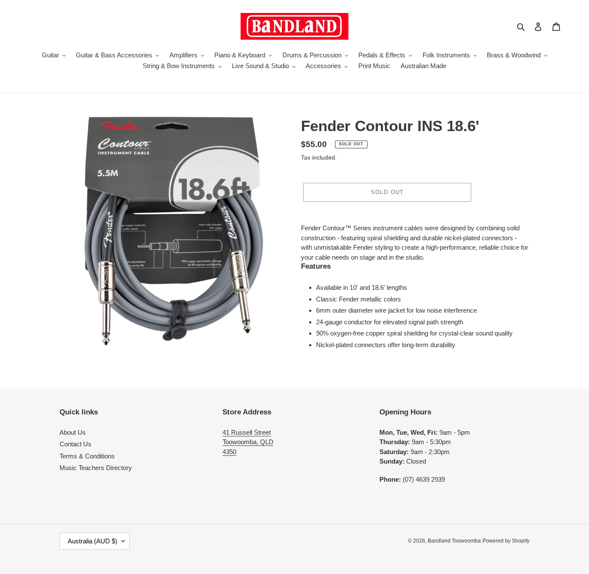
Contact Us (75, 444)
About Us (73, 432)
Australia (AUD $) (92, 541)
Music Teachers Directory (96, 467)
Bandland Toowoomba (454, 541)
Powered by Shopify (505, 541)
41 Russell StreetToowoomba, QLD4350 (247, 442)
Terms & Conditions (87, 456)
